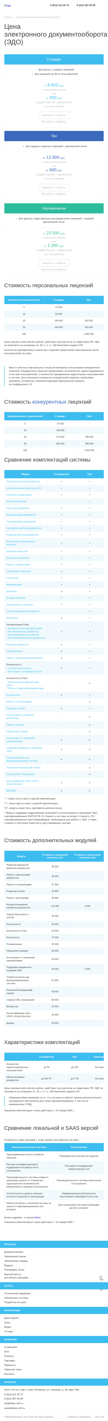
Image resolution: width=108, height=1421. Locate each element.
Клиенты (9, 1356)
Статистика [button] (12, 578)
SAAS (41, 102)
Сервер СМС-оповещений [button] (20, 774)
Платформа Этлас (14, 1269)
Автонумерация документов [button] (21, 521)
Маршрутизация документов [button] (21, 515)
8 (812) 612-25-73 (13, 1394)
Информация (12, 1310)
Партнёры (9, 1360)
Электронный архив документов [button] (23, 481)
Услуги (8, 1286)
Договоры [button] (11, 591)
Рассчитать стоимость (54, 121)
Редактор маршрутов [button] (17, 644)
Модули (8, 1265)
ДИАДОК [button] (11, 790)
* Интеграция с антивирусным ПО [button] (24, 671)
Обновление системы (16, 1298)
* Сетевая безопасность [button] (19, 668)
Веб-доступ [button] (12, 618)
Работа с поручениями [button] (18, 564)
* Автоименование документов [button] (22, 631)
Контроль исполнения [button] (17, 558)
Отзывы (8, 1331)
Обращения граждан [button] (17, 731)
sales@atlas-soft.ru (14, 1408)
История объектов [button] (15, 598)
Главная (8, 17)
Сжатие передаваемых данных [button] (22, 611)
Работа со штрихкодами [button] (19, 701)
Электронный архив (15, 1256)
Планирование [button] (14, 651)
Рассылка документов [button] (17, 508)
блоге (37, 1217)
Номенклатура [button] (14, 584)
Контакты (9, 1374)
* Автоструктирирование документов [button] (25, 638)
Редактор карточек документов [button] (22, 535)
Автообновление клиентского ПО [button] (23, 488)
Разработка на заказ (15, 1302)
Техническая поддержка (17, 1293)
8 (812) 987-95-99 (13, 1398)
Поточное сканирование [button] (19, 495)
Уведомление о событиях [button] (19, 604)
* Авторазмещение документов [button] (22, 635)
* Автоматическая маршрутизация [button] (24, 628)
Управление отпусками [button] (18, 571)
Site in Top (99, 1417)
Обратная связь (13, 1369)
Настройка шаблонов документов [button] (23, 528)
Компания (10, 1339)
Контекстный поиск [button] (16, 501)
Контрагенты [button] (13, 695)
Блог (6, 1351)
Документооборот (14, 1252)
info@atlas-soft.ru (13, 1403)
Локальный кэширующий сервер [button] (23, 767)
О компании (10, 1347)
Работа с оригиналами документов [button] (24, 658)
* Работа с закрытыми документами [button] (25, 688)
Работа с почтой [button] (14, 725)
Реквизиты (10, 1365)
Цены (7, 1322)
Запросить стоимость (54, 115)
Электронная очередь (16, 1261)
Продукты (10, 1244)
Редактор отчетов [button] (15, 708)
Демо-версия (11, 1318)
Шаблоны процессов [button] (17, 551)
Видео (7, 1327)
